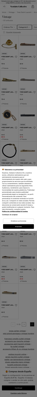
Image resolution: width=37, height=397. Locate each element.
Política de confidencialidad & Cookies (15, 211)
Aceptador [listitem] (18, 226)
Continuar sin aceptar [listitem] (10, 214)
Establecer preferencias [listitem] (18, 221)
